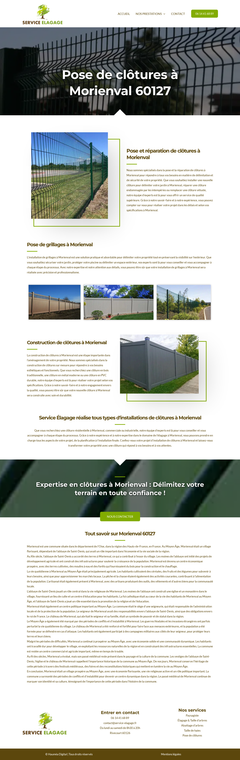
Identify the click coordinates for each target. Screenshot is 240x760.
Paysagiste (192, 715)
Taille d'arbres (198, 720)
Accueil (124, 14)
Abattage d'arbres (192, 725)
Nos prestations (149, 14)
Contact (178, 14)
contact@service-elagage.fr (120, 723)
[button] (163, 13)
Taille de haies (192, 730)
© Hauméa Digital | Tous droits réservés (69, 754)
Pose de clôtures (192, 735)
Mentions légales (171, 754)
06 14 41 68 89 (120, 718)
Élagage (182, 720)
